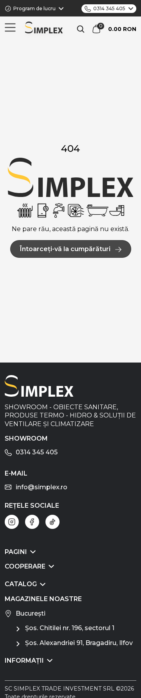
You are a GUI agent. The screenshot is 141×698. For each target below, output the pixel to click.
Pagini (16, 552)
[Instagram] (12, 522)
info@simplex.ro (41, 487)
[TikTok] (52, 522)
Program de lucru (34, 8)
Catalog (21, 584)
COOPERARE (25, 566)
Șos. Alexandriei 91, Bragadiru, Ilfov (79, 643)
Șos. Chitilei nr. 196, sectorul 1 (69, 628)
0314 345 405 (109, 8)
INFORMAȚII (24, 660)
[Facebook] (32, 522)
